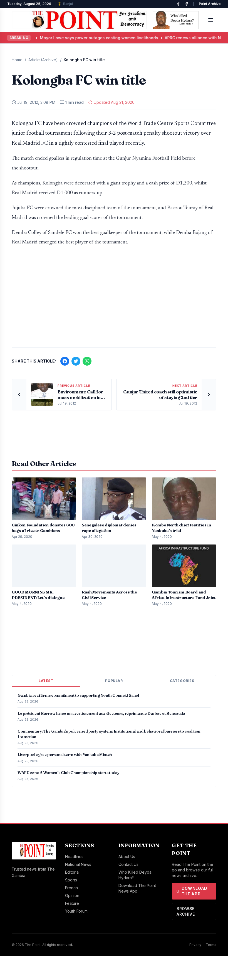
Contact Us (128, 864)
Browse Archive (186, 911)
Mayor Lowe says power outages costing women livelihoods (77, 37)
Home (17, 59)
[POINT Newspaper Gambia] (178, 4)
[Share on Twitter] (75, 361)
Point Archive (210, 4)
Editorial (72, 872)
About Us (126, 856)
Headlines (74, 856)
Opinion (72, 895)
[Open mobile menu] (210, 20)
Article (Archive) (43, 59)
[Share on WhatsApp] (87, 361)
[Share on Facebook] (64, 361)
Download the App (195, 891)
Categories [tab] (182, 681)
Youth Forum (76, 911)
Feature (72, 903)
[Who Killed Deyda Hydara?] (176, 20)
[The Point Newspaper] (187, 4)
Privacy (195, 945)
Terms (211, 945)
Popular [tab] (114, 681)
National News (78, 864)
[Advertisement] (114, 300)
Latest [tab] (46, 681)
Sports (71, 880)
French (71, 887)
